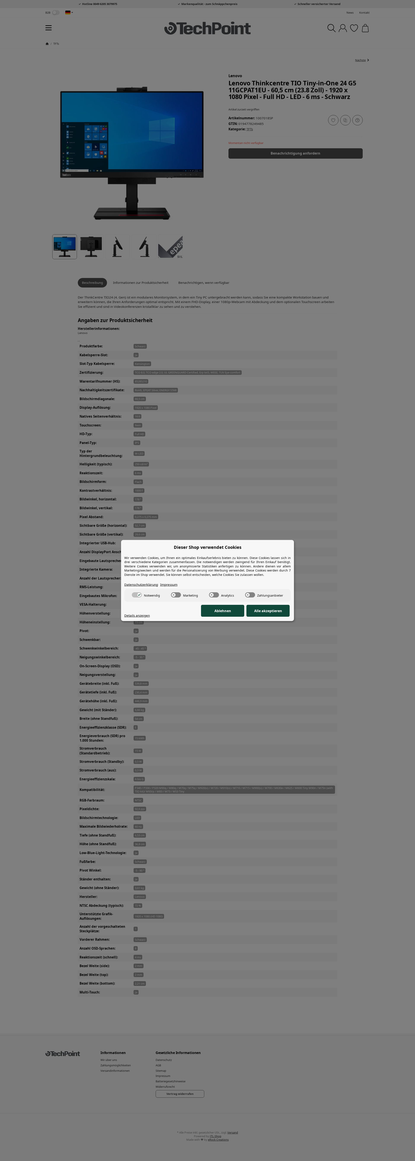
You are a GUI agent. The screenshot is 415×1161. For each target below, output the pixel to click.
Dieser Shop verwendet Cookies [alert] (207, 547)
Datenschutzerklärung (141, 584)
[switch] (137, 594)
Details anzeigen (137, 615)
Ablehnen (222, 610)
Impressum (168, 584)
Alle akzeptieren (268, 610)
